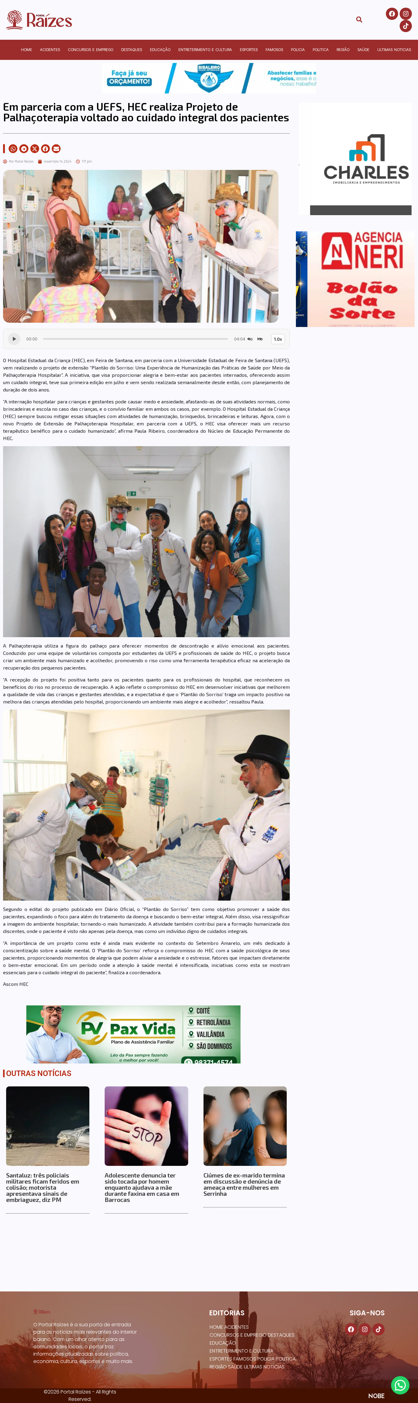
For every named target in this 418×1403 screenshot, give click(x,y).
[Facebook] (392, 14)
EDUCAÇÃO (160, 49)
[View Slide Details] (209, 78)
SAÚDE (363, 49)
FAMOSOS (274, 49)
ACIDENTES (50, 49)
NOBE (376, 1395)
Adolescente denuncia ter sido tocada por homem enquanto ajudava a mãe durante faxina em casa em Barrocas (142, 1187)
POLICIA (298, 49)
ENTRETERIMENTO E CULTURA (205, 49)
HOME (26, 49)
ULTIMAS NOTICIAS (394, 49)
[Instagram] (406, 14)
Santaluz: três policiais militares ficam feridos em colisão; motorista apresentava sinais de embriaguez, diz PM (42, 1187)
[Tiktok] (406, 26)
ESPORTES (249, 49)
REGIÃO (343, 49)
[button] (13, 148)
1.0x (278, 339)
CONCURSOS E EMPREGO (90, 49)
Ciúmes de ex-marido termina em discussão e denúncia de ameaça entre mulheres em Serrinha (244, 1184)
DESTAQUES (131, 49)
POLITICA (321, 49)
